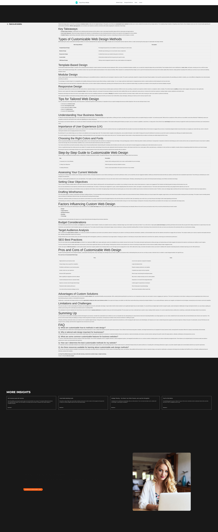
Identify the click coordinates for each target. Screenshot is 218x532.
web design (64, 24)
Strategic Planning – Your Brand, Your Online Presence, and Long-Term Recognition (130, 398)
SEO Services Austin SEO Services (16, 398)
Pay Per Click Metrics (168, 398)
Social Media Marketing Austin (66, 398)
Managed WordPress (128, 2)
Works (136, 2)
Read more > (10, 407)
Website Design (119, 2)
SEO (67, 111)
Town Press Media (84, 2)
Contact (140, 2)
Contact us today (61, 355)
